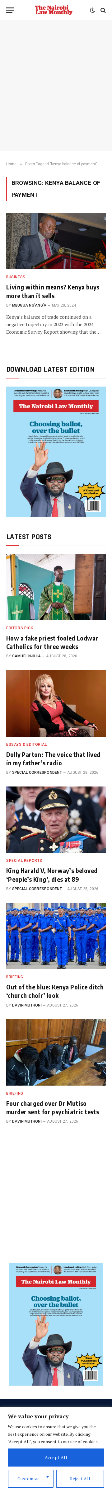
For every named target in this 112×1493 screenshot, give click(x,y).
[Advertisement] (56, 86)
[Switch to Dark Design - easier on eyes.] (92, 10)
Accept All (56, 1457)
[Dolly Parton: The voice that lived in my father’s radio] (56, 703)
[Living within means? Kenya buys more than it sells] (56, 241)
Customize (28, 1478)
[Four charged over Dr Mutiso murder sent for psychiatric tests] (56, 1052)
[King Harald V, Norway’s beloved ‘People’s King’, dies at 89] (56, 819)
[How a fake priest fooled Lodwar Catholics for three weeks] (56, 587)
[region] (56, 1450)
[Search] (102, 10)
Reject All (80, 1478)
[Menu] (10, 10)
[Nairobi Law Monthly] (54, 10)
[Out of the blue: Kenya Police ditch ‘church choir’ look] (56, 936)
